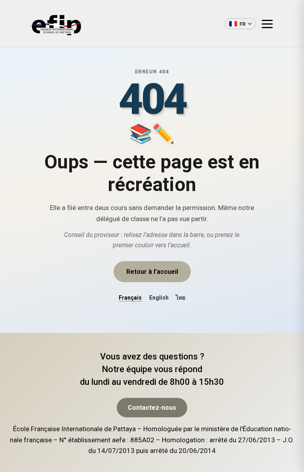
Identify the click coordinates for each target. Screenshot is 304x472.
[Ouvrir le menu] (270, 23)
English (159, 297)
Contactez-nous (152, 407)
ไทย (180, 297)
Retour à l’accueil (152, 271)
